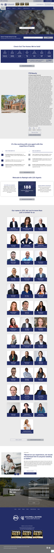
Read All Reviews (30, 471)
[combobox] (33, 38)
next (18, 474)
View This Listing (34, 132)
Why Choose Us (27, 172)
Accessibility (27, 546)
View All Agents (18, 439)
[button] (1, 12)
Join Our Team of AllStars (35, 439)
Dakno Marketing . (14, 548)
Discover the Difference (27, 27)
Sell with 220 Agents (27, 65)
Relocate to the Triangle (27, 199)
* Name (30, 482)
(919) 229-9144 (22, 529)
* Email (30, 489)
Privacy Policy (24, 546)
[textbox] (33, 37)
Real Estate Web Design (7, 548)
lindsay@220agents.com (30, 529)
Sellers (27, 509)
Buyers (23, 509)
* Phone (30, 486)
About (39, 509)
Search (48, 37)
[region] (27, 463)
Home (15, 509)
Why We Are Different (30, 473)
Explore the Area (33, 509)
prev (15, 474)
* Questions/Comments (32, 493)
